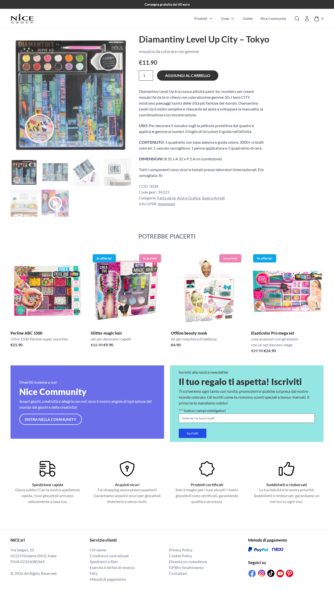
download (166, 203)
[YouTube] (280, 573)
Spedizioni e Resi (104, 561)
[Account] (307, 18)
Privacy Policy (180, 549)
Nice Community (273, 18)
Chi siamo (98, 549)
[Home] (22, 18)
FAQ (94, 573)
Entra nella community (50, 419)
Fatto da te (166, 198)
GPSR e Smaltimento (186, 567)
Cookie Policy (180, 555)
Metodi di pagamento (108, 579)
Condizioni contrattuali (109, 555)
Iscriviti (192, 433)
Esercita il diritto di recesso (112, 567)
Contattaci (178, 573)
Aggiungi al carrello (187, 75)
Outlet (248, 18)
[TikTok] (271, 573)
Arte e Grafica (188, 198)
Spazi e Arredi (213, 198)
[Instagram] (261, 573)
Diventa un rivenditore (188, 561)
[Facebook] (252, 573)
